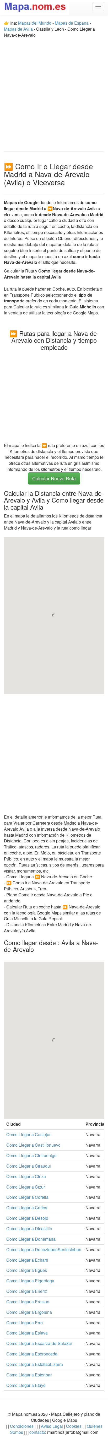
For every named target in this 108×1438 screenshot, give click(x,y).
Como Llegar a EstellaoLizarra (34, 1364)
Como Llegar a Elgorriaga (30, 1281)
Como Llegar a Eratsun (27, 1302)
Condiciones (22, 1426)
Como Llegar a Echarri (27, 1260)
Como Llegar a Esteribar (29, 1375)
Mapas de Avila (18, 29)
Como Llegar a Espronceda (31, 1354)
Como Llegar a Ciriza (26, 1176)
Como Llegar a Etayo (26, 1385)
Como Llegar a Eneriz (26, 1291)
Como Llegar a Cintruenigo (31, 1155)
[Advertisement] (54, 92)
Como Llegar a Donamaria (31, 1239)
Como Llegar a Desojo (27, 1218)
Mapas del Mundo (34, 23)
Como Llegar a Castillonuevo (33, 1145)
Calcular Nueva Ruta (54, 478)
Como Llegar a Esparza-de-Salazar (39, 1343)
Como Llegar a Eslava (27, 1333)
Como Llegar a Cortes (26, 1208)
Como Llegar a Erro (24, 1323)
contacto (37, 1432)
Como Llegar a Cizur (25, 1187)
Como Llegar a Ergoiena (29, 1312)
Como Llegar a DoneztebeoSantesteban (43, 1249)
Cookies (74, 1426)
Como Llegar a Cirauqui (28, 1166)
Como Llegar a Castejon (29, 1134)
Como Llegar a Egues (26, 1270)
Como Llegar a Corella (27, 1197)
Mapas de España (72, 23)
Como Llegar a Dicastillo (29, 1228)
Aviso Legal (52, 1426)
